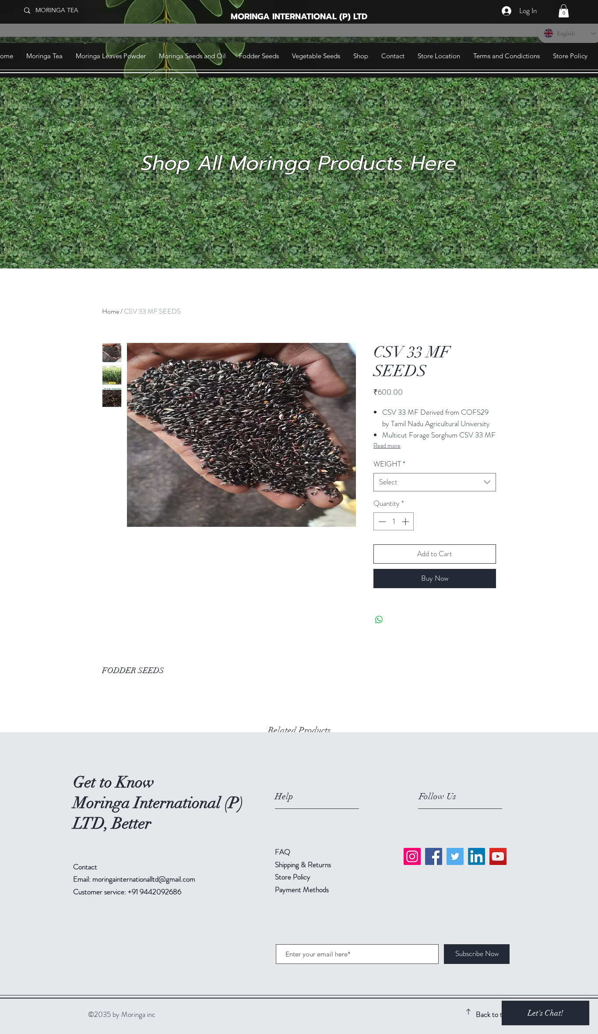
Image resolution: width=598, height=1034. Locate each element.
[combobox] (434, 482)
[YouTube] (498, 856)
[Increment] (406, 521)
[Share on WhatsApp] (379, 619)
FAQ (282, 852)
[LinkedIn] (476, 856)
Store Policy (292, 877)
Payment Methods (303, 889)
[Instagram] (412, 856)
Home (110, 311)
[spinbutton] (394, 521)
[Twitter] (455, 856)
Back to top (493, 1014)
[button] (563, 11)
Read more (387, 445)
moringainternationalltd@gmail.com (143, 879)
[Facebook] (433, 856)
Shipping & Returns (304, 864)
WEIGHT (389, 464)
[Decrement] (381, 521)
